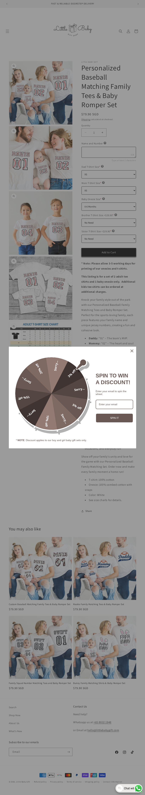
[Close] (132, 351)
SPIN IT (114, 418)
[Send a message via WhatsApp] (138, 788)
